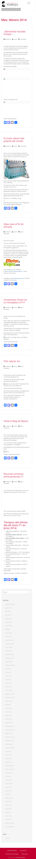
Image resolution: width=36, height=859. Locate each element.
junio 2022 (8, 615)
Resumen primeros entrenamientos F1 (14, 475)
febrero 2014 (8, 758)
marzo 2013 (8, 780)
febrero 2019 (8, 687)
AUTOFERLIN (23, 850)
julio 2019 (8, 669)
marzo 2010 (8, 816)
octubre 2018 (9, 701)
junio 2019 (8, 672)
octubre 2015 (9, 733)
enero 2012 (8, 801)
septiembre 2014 (10, 748)
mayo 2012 (8, 791)
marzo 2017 (8, 712)
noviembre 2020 (9, 644)
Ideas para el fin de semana (13, 225)
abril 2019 (8, 679)
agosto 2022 (8, 608)
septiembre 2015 (10, 737)
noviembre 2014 (9, 740)
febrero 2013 (8, 783)
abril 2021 (8, 629)
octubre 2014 (9, 744)
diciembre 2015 (9, 726)
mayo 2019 (8, 676)
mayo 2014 (8, 751)
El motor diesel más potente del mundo (14, 140)
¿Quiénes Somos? (12, 850)
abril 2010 (8, 812)
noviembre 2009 (9, 826)
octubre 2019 (9, 661)
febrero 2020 (8, 647)
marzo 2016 (8, 719)
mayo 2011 (8, 805)
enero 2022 (8, 626)
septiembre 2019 (10, 665)
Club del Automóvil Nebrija (11, 9)
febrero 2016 (8, 722)
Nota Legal (24, 854)
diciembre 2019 (9, 654)
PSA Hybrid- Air (12, 361)
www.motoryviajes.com (17, 278)
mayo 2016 (8, 715)
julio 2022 (8, 611)
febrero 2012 (8, 798)
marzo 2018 (8, 708)
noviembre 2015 (9, 730)
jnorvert (15, 39)
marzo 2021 (8, 633)
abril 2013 (8, 776)
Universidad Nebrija (20, 857)
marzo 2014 (8, 755)
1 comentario (23, 39)
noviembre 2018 (9, 697)
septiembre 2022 (10, 604)
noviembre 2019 (9, 658)
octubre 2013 (9, 773)
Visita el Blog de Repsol (16, 421)
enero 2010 (8, 819)
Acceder (7, 838)
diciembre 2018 (9, 694)
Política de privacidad (12, 854)
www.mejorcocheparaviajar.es (13, 271)
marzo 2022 (8, 622)
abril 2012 (8, 794)
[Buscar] (28, 592)
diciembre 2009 (9, 823)
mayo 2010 (8, 809)
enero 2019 (8, 690)
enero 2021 (8, 636)
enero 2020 (8, 651)
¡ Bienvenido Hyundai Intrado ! (14, 33)
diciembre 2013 (9, 766)
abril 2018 (8, 705)
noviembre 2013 (9, 769)
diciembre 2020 (9, 640)
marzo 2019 (8, 683)
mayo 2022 (8, 618)
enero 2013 (8, 787)
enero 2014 (8, 762)
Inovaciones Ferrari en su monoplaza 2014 (15, 301)
